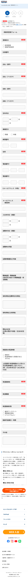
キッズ (5, 524)
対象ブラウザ (19, 24)
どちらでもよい (10, 415)
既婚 (6, 134)
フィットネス (6, 519)
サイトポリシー (9, 572)
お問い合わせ (5, 567)
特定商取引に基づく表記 (14, 574)
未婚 (14, 134)
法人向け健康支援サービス (8, 554)
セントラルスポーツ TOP (10, 509)
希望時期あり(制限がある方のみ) (13, 357)
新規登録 (8, 45)
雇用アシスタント (11, 411)
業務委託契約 (9, 413)
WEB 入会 (14, 532)
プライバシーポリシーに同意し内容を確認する (14, 490)
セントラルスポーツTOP (5, 5)
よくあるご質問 (5, 564)
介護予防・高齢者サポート (8, 558)
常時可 (7, 355)
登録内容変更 (9, 47)
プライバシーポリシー (17, 572)
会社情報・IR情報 (6, 551)
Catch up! (6, 514)
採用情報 (4, 561)
